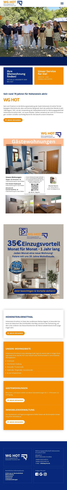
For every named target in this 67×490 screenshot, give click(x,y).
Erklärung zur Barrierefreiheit (14, 473)
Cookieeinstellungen (11, 479)
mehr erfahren (10, 68)
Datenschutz (9, 476)
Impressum (8, 478)
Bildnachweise (9, 475)
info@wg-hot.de (45, 463)
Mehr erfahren (9, 58)
